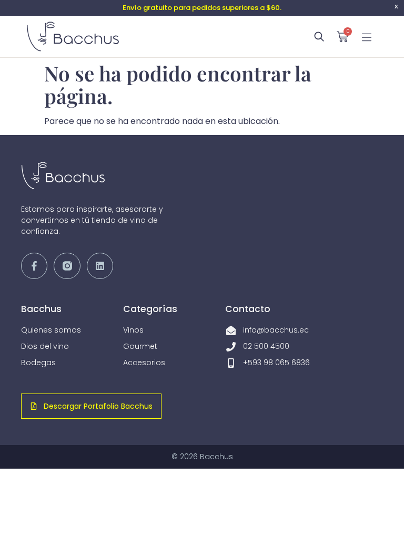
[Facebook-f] (34, 266)
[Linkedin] (100, 266)
